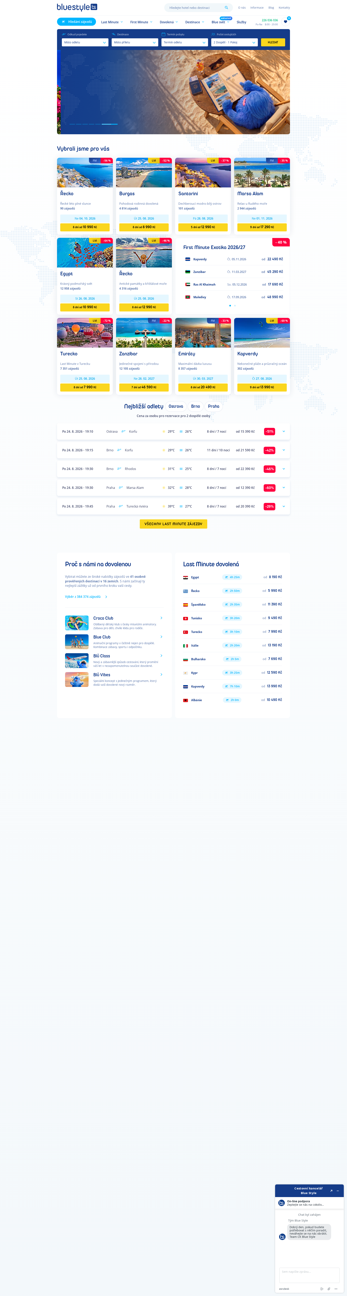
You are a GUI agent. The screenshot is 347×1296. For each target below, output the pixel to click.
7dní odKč (144, 387)
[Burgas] (144, 172)
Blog (271, 7)
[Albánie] (232, 700)
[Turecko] (85, 332)
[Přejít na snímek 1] (72, 124)
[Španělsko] (232, 604)
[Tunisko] (232, 618)
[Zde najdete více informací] (309, 1238)
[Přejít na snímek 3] (95, 124)
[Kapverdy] (262, 332)
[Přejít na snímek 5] (108, 124)
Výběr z (83, 596)
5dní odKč (203, 227)
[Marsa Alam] (262, 172)
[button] (112, 21)
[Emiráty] (203, 332)
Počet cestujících (226, 34)
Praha (213, 406)
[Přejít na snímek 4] (102, 124)
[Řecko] (85, 172)
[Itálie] (232, 645)
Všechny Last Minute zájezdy (174, 524)
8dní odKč (85, 227)
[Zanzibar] (144, 332)
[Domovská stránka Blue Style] (77, 8)
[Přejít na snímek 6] (115, 124)
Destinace (123, 34)
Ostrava (176, 406)
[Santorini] (203, 172)
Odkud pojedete (77, 34)
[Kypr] (232, 673)
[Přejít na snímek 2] (84, 124)
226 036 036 (270, 20)
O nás (242, 7)
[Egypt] (85, 252)
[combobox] (198, 7)
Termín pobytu (175, 34)
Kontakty (284, 7)
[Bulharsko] (232, 659)
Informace (257, 7)
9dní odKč (262, 227)
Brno (195, 406)
